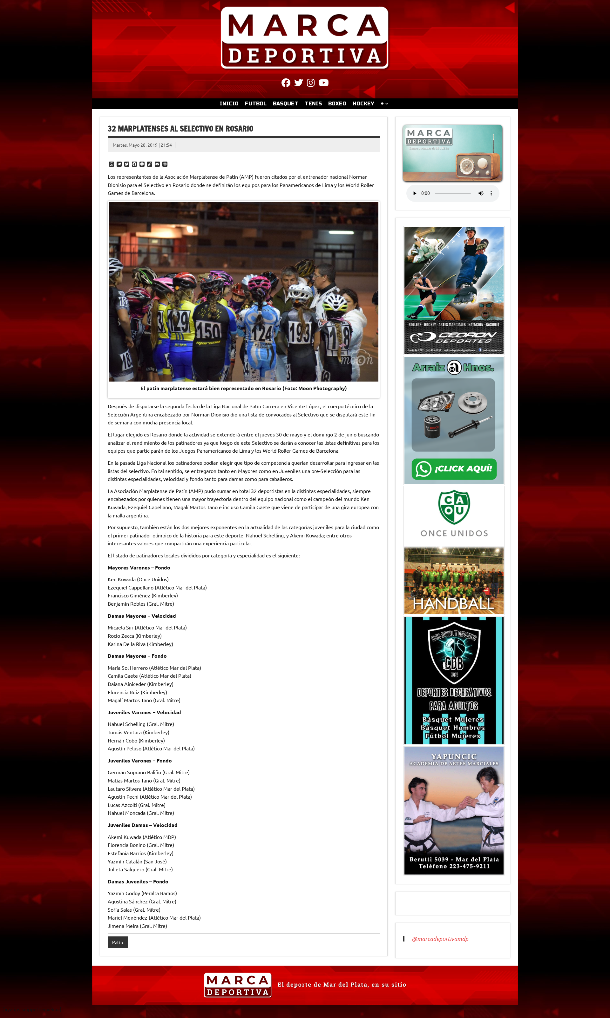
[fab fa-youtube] (324, 84)
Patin (117, 942)
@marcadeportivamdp (440, 938)
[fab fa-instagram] (311, 84)
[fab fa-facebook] (285, 84)
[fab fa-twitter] (298, 84)
